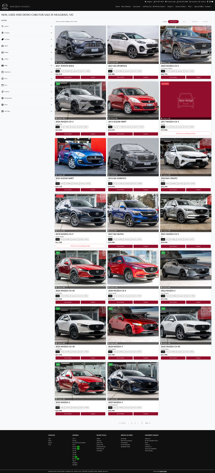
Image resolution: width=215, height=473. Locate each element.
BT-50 (74, 459)
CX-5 (73, 444)
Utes (49, 444)
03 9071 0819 (160, 1)
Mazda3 (74, 465)
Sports (50, 442)
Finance (170, 6)
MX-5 (74, 461)
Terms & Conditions (150, 448)
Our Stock (136, 6)
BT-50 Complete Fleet (151, 440)
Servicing (123, 438)
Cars (49, 438)
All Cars (99, 440)
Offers (98, 438)
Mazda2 (74, 463)
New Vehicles (125, 6)
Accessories (124, 442)
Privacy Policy (149, 450)
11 (142, 423)
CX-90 (74, 454)
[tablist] (189, 21)
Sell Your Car (147, 6)
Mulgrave (149, 1)
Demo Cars (100, 444)
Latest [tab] (184, 21)
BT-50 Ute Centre (159, 6)
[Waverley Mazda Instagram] (210, 1)
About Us (147, 438)
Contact (207, 6)
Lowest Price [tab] (205, 21)
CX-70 (74, 450)
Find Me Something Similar (186, 134)
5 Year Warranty (125, 444)
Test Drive (99, 450)
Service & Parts (180, 6)
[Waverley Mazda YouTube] (212, 1)
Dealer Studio (163, 471)
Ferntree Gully (171, 1)
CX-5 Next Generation (79, 442)
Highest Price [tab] (195, 21)
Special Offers (199, 6)
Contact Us (148, 446)
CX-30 (74, 440)
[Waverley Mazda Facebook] (208, 1)
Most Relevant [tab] (173, 21)
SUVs (49, 440)
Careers (147, 444)
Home (118, 6)
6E (73, 457)
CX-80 (74, 452)
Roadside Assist (125, 446)
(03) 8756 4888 (183, 1)
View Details (67, 77)
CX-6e (74, 446)
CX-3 (73, 438)
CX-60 (74, 448)
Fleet (189, 6)
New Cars (99, 442)
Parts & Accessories (126, 440)
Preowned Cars (101, 446)
